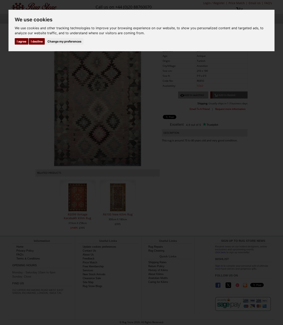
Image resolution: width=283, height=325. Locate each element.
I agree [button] (21, 41)
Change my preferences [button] (64, 41)
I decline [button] (37, 41)
